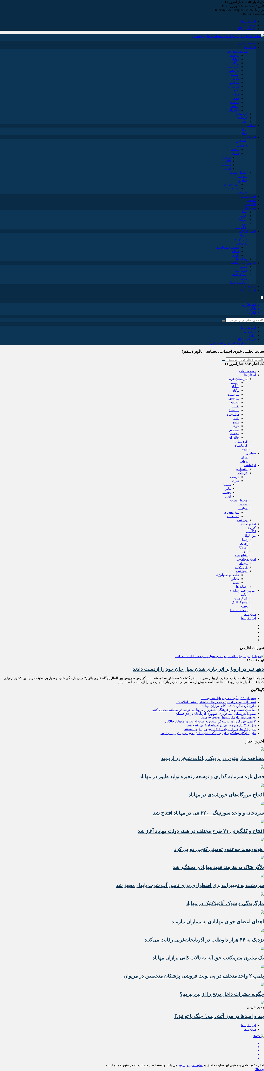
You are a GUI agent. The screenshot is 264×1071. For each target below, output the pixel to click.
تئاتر (228, 161)
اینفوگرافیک (240, 274)
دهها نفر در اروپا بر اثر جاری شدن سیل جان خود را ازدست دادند (198, 669)
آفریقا (244, 216)
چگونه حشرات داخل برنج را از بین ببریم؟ (222, 994)
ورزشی (242, 192)
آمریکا (243, 219)
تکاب (235, 78)
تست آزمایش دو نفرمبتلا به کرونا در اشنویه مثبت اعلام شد (216, 702)
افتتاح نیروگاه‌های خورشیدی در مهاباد (226, 794)
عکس (243, 266)
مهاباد (235, 59)
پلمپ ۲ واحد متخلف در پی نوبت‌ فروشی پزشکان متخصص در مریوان (194, 976)
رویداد (243, 235)
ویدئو (244, 278)
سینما (227, 157)
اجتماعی (250, 137)
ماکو (236, 94)
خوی (236, 98)
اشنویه (234, 74)
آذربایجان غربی (237, 51)
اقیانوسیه (241, 227)
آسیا (245, 212)
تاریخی (234, 149)
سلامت (243, 176)
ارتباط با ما (248, 21)
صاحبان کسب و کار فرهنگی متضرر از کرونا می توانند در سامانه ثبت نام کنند (204, 710)
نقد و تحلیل (248, 196)
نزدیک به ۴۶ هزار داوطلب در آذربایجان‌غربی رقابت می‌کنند (204, 939)
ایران (244, 129)
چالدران (234, 110)
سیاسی (251, 125)
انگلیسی (250, 204)
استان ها (250, 47)
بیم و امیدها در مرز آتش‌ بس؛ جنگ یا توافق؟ (219, 1016)
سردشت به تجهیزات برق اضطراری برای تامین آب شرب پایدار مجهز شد (190, 885)
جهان (244, 133)
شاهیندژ (234, 82)
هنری (235, 153)
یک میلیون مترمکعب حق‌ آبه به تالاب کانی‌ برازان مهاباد (208, 957)
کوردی (251, 200)
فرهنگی (242, 145)
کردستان (241, 114)
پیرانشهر (233, 70)
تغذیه (235, 255)
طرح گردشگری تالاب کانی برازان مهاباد (229, 706)
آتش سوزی (231, 184)
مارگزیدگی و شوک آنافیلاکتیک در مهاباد (225, 903)
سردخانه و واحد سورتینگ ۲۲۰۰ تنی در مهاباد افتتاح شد (208, 813)
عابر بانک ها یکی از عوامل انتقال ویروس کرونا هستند (220, 729)
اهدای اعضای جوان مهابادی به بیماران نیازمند (218, 921)
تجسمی (226, 165)
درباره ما (250, 25)
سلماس (234, 102)
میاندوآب (233, 86)
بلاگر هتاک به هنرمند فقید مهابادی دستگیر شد (218, 867)
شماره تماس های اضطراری (229, 343)
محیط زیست (239, 172)
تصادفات (233, 188)
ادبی (228, 168)
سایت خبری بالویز (190, 1065)
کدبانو (235, 251)
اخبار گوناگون (246, 231)
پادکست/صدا (239, 282)
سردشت (233, 67)
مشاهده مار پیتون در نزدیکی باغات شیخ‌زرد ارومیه (212, 758)
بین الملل (249, 208)
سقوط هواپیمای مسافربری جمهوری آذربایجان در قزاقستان (216, 713)
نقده (236, 90)
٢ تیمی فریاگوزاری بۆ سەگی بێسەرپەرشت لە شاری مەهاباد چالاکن (210, 721)
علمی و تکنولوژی (227, 247)
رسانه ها (242, 259)
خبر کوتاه (241, 239)
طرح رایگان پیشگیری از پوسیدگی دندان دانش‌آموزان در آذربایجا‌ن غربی (208, 733)
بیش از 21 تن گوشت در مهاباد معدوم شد (228, 698)
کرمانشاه (241, 117)
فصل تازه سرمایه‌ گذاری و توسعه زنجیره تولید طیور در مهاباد (202, 776)
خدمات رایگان (246, 29)
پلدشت (234, 106)
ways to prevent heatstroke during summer (228, 717)
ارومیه (234, 55)
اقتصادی (242, 141)
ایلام (245, 121)
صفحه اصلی (247, 43)
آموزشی (242, 243)
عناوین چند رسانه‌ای (242, 263)
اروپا (245, 223)
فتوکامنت (241, 270)
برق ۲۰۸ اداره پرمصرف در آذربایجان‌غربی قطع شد (221, 725)
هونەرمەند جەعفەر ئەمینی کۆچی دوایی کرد (219, 849)
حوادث (243, 180)
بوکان (235, 63)
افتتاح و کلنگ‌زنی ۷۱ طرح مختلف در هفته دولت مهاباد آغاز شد (201, 831)
